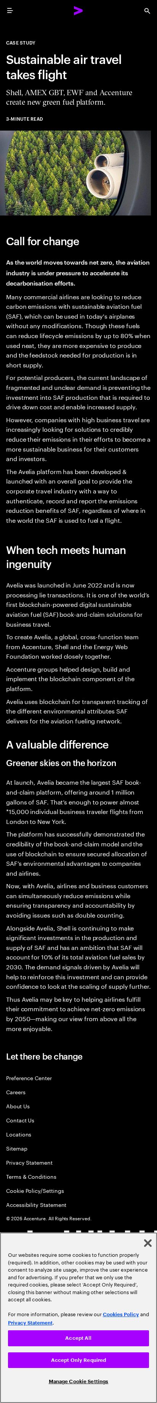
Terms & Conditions (31, 1176)
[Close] (147, 1243)
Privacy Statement (29, 1162)
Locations (18, 1134)
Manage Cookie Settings (79, 1381)
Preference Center (29, 1078)
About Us (17, 1106)
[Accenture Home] (78, 11)
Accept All (78, 1338)
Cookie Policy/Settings (35, 1190)
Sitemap (16, 1148)
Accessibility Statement (36, 1204)
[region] (78, 1317)
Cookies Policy (121, 1314)
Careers (16, 1092)
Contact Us (20, 1120)
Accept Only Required (78, 1360)
